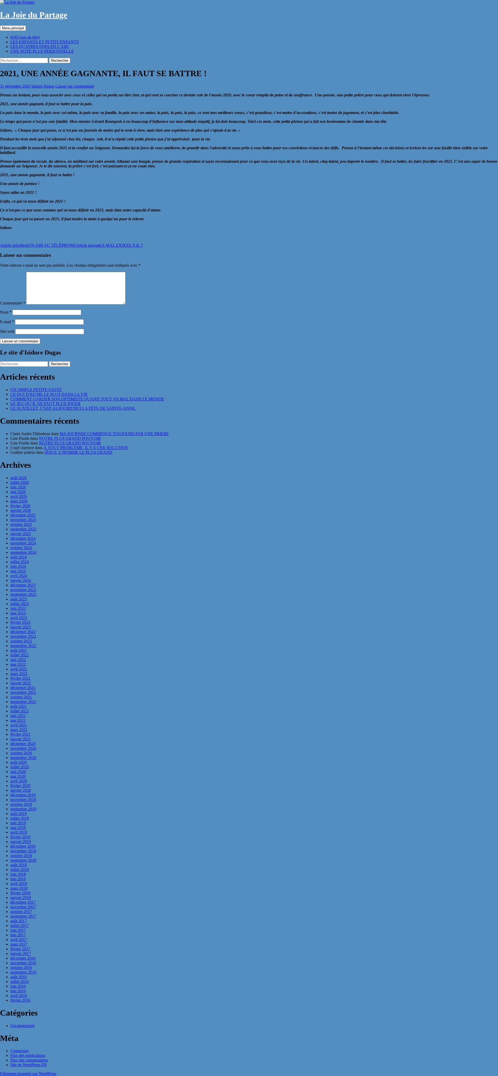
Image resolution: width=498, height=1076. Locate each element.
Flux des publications (27, 1055)
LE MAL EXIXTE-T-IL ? (109, 245)
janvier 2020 (20, 790)
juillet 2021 (19, 711)
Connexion (19, 1051)
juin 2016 (18, 986)
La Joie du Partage (33, 14)
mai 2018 (18, 879)
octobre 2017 (21, 911)
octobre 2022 (21, 641)
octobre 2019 (21, 804)
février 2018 (20, 893)
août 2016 (18, 977)
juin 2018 (18, 874)
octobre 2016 (21, 967)
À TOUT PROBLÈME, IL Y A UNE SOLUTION (86, 447)
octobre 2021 (21, 697)
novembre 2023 (23, 589)
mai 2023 (18, 613)
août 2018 (18, 865)
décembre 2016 (23, 958)
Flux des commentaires (29, 1060)
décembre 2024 (23, 538)
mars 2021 (18, 729)
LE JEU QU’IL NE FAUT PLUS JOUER (45, 403)
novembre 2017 (23, 907)
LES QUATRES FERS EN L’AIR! (39, 46)
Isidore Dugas (42, 86)
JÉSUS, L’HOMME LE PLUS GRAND (78, 452)
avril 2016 (18, 995)
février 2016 (20, 1000)
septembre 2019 (23, 809)
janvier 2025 (20, 534)
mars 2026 (18, 501)
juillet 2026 (19, 482)
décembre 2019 (23, 795)
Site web (7, 331)
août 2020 (18, 762)
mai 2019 (18, 827)
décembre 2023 (23, 585)
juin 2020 (18, 771)
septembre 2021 (23, 701)
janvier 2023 (20, 627)
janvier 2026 (20, 510)
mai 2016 (18, 991)
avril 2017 (18, 939)
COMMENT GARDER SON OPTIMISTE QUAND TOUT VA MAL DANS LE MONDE (87, 399)
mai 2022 (18, 664)
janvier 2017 (20, 953)
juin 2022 (18, 659)
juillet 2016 (19, 981)
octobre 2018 (21, 855)
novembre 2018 (23, 851)
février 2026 (20, 506)
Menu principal (13, 28)
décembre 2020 (23, 743)
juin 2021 (18, 715)
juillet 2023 (19, 603)
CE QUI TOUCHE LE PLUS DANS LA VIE (49, 394)
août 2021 (18, 706)
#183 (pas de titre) (25, 37)
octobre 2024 (21, 548)
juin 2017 (18, 930)
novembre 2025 (23, 520)
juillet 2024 (19, 562)
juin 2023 (18, 608)
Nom (5, 312)
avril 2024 (18, 576)
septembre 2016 (23, 972)
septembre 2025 (23, 529)
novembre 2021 (23, 692)
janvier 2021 (20, 739)
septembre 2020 (23, 757)
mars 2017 (18, 944)
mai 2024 (18, 571)
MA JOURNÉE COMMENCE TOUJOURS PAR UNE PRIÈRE (114, 433)
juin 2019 (18, 823)
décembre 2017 (23, 902)
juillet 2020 (19, 767)
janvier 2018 (20, 897)
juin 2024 (18, 566)
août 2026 (18, 478)
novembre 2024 (23, 543)
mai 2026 (18, 492)
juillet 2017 (19, 925)
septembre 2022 (23, 645)
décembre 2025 (23, 515)
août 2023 (18, 599)
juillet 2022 (19, 655)
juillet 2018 (19, 869)
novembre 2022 (23, 636)
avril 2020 (18, 781)
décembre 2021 (23, 687)
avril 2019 (18, 832)
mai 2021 (18, 720)
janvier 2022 (20, 683)
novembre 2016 (23, 963)
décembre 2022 (23, 631)
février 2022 (20, 678)
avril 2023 (18, 617)
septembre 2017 (23, 916)
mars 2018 (18, 888)
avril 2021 (18, 725)
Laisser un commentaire (74, 86)
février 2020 (20, 785)
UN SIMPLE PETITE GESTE (36, 389)
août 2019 (18, 813)
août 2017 (18, 921)
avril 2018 (18, 883)
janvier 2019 (20, 841)
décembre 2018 (23, 846)
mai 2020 (18, 776)
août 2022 (18, 650)
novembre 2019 (23, 799)
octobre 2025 (21, 524)
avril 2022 (18, 669)
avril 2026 (18, 496)
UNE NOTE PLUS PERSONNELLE (42, 51)
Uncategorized (22, 1025)
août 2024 (18, 557)
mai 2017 (18, 935)
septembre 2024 (23, 552)
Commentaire (12, 303)
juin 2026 (18, 487)
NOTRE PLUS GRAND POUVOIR (70, 438)
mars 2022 (18, 673)
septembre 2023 (23, 594)
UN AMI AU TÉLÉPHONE (38, 245)
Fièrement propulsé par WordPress (28, 1073)
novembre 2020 (23, 748)
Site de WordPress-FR (28, 1065)
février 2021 (20, 734)
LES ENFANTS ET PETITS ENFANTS (44, 42)
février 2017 (20, 949)
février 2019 (20, 837)
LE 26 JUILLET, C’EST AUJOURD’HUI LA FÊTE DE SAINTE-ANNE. (73, 408)
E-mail (7, 322)
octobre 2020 (21, 753)
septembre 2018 (23, 860)
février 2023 (20, 622)
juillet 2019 (19, 818)
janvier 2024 (20, 580)
